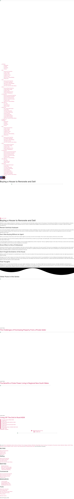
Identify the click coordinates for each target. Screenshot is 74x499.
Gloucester (6, 67)
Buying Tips (6, 78)
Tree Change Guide (7, 114)
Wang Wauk (38, 445)
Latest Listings (7, 72)
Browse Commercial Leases (9, 98)
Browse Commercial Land (9, 97)
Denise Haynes (7, 104)
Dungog (5, 66)
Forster (12, 446)
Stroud (5, 68)
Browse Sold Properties (8, 80)
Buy (2, 70)
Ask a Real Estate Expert (8, 108)
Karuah (59, 445)
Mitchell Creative (3, 495)
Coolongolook (50, 445)
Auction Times (6, 76)
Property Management (8, 92)
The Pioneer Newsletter (8, 112)
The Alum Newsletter (8, 110)
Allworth (13, 445)
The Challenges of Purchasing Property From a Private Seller (23, 330)
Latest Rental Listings (8, 89)
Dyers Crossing (44, 445)
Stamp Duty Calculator (8, 116)
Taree (18, 446)
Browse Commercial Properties (10, 95)
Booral (16, 445)
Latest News (6, 109)
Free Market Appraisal (8, 82)
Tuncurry (15, 446)
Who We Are (4, 102)
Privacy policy (2, 493)
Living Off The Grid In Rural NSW (12, 417)
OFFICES (3, 64)
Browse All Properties (8, 71)
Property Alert (7, 73)
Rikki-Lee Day (6, 106)
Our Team (6, 103)
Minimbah (34, 445)
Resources (4, 107)
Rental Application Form (8, 91)
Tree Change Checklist (8, 115)
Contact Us (4, 119)
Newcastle (22, 446)
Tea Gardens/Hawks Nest (30, 446)
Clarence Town (21, 445)
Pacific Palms (70, 445)
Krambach (29, 445)
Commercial (4, 94)
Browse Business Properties (9, 96)
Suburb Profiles (7, 113)
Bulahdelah (6, 65)
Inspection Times (7, 74)
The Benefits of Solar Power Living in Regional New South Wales (24, 383)
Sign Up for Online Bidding (9, 77)
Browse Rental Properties (9, 88)
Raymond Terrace (3, 446)
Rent (3, 86)
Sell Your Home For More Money (10, 85)
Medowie (62, 445)
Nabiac (66, 445)
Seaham (8, 446)
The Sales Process (7, 84)
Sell (2, 79)
